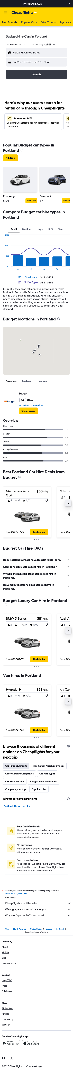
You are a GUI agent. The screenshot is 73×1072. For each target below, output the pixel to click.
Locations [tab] (42, 381)
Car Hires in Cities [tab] (14, 781)
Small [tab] (14, 229)
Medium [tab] (26, 229)
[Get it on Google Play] (11, 1043)
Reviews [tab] (26, 381)
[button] (69, 3)
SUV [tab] (50, 229)
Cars (7, 929)
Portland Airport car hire (17, 806)
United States (36, 929)
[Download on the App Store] (31, 1043)
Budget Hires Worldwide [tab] (43, 781)
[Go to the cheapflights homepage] (24, 12)
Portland (60, 929)
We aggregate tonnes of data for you (26, 909)
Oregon (49, 929)
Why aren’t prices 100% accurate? (24, 915)
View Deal (31, 200)
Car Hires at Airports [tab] (16, 765)
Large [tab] (40, 229)
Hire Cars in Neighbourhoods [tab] (48, 765)
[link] (10, 157)
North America (19, 929)
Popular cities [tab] (39, 789)
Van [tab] (60, 229)
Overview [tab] (11, 381)
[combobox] (16, 44)
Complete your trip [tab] (15, 789)
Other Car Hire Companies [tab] (19, 773)
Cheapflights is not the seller (21, 903)
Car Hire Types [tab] (47, 773)
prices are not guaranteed (16, 893)
